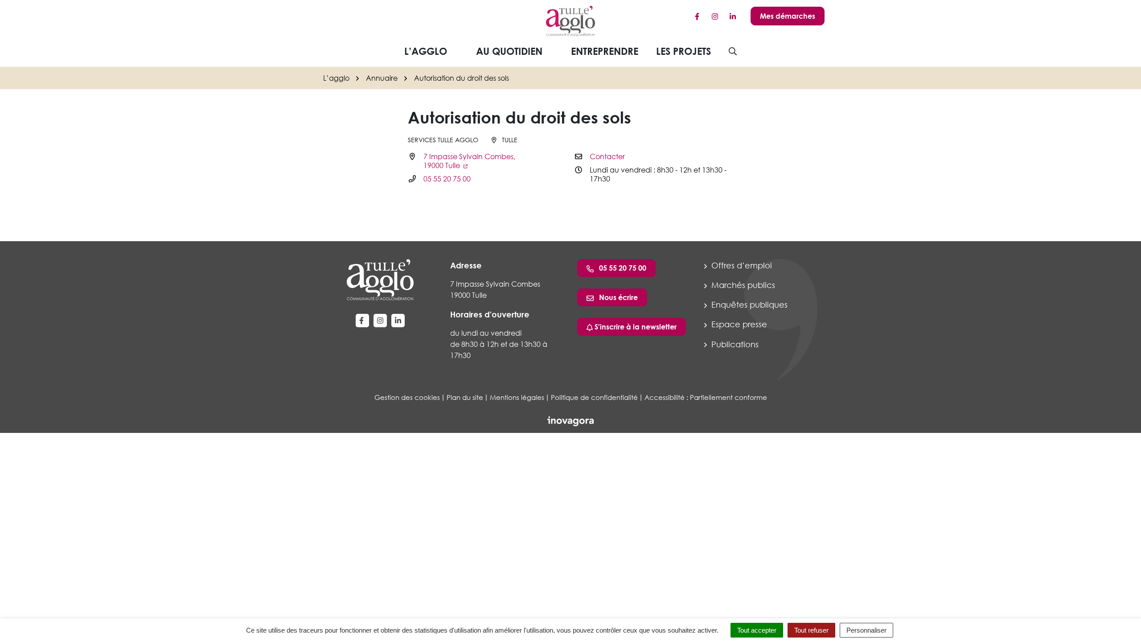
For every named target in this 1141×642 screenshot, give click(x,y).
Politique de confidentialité (594, 397)
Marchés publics (742, 285)
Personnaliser (866, 630)
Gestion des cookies (407, 397)
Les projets (683, 51)
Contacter (607, 156)
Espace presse (738, 324)
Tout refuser (811, 630)
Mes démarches (787, 16)
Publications (734, 344)
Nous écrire (617, 297)
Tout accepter (756, 630)
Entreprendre (604, 51)
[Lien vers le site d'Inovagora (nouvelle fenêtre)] (570, 420)
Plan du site (465, 397)
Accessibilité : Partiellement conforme (705, 397)
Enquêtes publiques (748, 304)
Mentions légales (517, 397)
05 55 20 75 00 (447, 178)
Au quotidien (509, 51)
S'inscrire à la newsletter (635, 326)
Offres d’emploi (740, 265)
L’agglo (425, 51)
